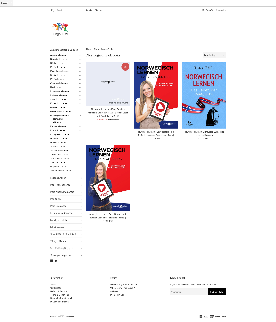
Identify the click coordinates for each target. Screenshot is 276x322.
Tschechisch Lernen (59, 158)
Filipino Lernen (57, 79)
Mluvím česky (66, 227)
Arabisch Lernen (58, 54)
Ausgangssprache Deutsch (66, 49)
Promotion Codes (118, 294)
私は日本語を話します (66, 248)
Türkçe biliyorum (66, 241)
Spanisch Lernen (58, 146)
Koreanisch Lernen (59, 103)
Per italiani (66, 198)
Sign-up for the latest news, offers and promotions (193, 284)
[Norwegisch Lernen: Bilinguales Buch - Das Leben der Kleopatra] (204, 95)
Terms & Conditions (59, 294)
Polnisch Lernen (57, 130)
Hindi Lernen (56, 87)
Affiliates (114, 291)
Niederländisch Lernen (60, 111)
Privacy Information (59, 301)
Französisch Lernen (59, 71)
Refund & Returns (58, 291)
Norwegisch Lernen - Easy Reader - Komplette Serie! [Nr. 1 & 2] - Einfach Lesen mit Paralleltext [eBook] (108, 112)
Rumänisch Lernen (59, 138)
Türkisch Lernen (57, 162)
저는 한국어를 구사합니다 (66, 234)
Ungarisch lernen (58, 166)
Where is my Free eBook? (122, 287)
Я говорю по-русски (66, 255)
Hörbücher (58, 118)
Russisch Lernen (58, 142)
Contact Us (55, 287)
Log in (89, 10)
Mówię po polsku (66, 220)
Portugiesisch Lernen (60, 134)
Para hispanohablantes (66, 191)
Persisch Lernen (58, 126)
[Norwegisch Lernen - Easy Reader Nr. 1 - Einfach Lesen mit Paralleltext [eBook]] (156, 95)
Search (53, 284)
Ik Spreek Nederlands (66, 213)
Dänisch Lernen (57, 62)
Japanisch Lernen (58, 99)
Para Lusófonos (66, 206)
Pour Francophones (66, 184)
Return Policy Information (62, 298)
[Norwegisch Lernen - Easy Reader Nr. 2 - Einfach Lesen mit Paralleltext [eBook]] (108, 178)
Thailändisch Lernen (59, 154)
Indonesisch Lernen (59, 91)
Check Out (221, 10)
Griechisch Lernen (59, 83)
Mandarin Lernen (58, 107)
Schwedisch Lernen (59, 150)
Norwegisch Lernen (59, 115)
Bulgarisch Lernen (58, 58)
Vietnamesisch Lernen (60, 170)
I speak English (66, 177)
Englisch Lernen (57, 67)
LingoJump (69, 316)
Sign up (98, 10)
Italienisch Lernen (58, 95)
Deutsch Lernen (57, 75)
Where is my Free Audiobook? (124, 284)
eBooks (57, 122)
